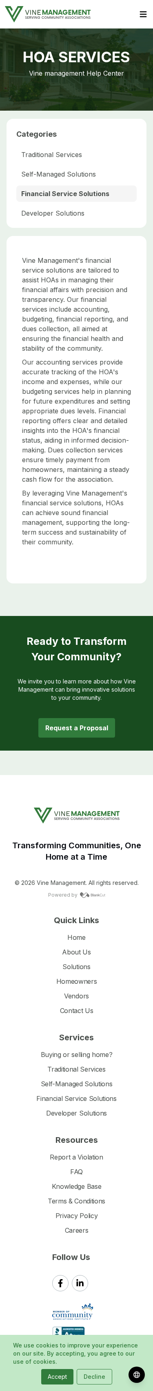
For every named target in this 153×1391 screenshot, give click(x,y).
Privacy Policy (76, 1216)
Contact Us (76, 1011)
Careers (77, 1230)
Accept (57, 1376)
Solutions (76, 967)
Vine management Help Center (76, 73)
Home (76, 937)
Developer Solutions (52, 213)
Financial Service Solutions (65, 194)
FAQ (76, 1172)
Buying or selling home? (77, 1054)
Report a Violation (76, 1157)
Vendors (76, 996)
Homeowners (76, 981)
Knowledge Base (77, 1186)
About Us (76, 952)
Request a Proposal (76, 728)
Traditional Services (51, 155)
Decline (94, 1376)
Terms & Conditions (76, 1201)
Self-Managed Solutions (58, 174)
